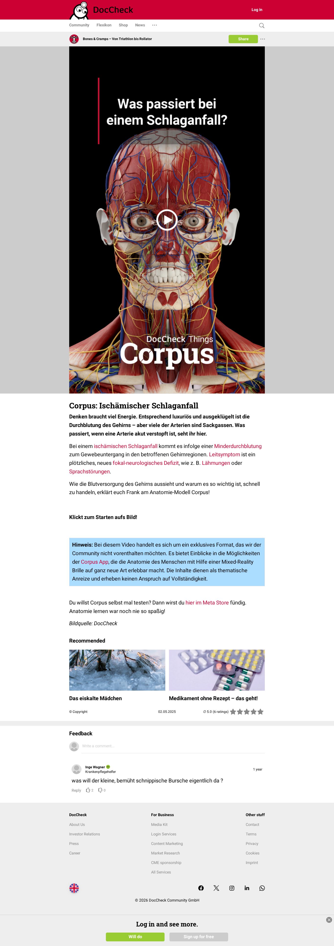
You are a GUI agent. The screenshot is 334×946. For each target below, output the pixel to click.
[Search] (260, 26)
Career (74, 853)
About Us (77, 824)
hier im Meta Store (207, 603)
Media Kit (159, 824)
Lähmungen (216, 463)
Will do (135, 936)
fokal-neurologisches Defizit (146, 463)
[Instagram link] (231, 888)
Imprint (252, 862)
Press (74, 843)
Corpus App (94, 562)
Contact (252, 824)
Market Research (165, 853)
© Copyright (78, 712)
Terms (251, 834)
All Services (161, 872)
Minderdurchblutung (238, 446)
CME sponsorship (166, 862)
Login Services (163, 834)
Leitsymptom (224, 454)
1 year (257, 769)
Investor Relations (84, 834)
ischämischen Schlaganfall (126, 446)
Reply (76, 790)
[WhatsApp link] (262, 888)
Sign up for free (199, 936)
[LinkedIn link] (247, 888)
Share (243, 39)
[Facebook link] (201, 888)
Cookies (252, 853)
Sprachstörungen (89, 471)
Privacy (252, 843)
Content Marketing (167, 843)
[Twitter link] (216, 888)
